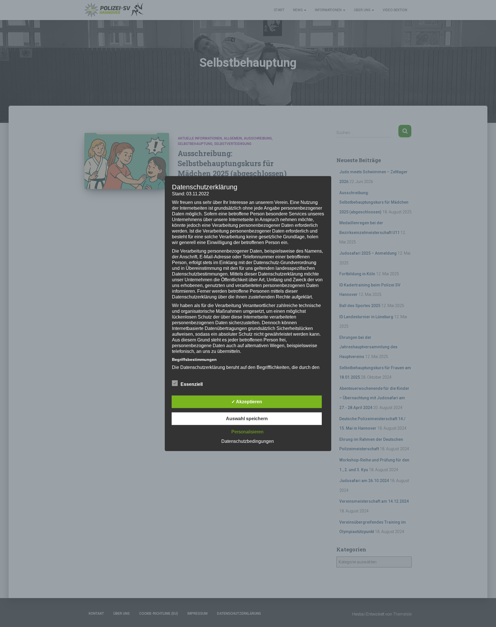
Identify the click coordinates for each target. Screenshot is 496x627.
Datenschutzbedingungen (247, 441)
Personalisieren (247, 431)
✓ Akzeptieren (246, 401)
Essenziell (192, 384)
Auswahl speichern (247, 418)
